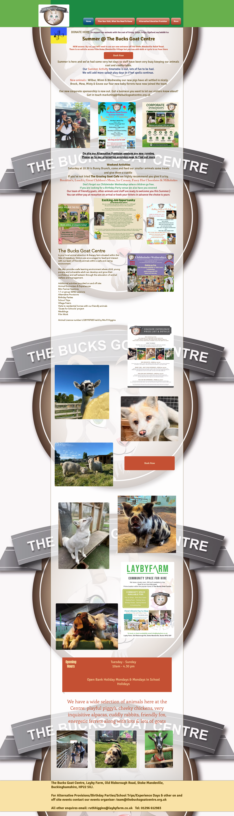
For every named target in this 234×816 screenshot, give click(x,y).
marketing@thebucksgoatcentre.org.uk (126, 95)
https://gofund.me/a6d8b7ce (155, 32)
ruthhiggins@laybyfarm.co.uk (110, 808)
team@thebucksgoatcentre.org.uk (141, 799)
